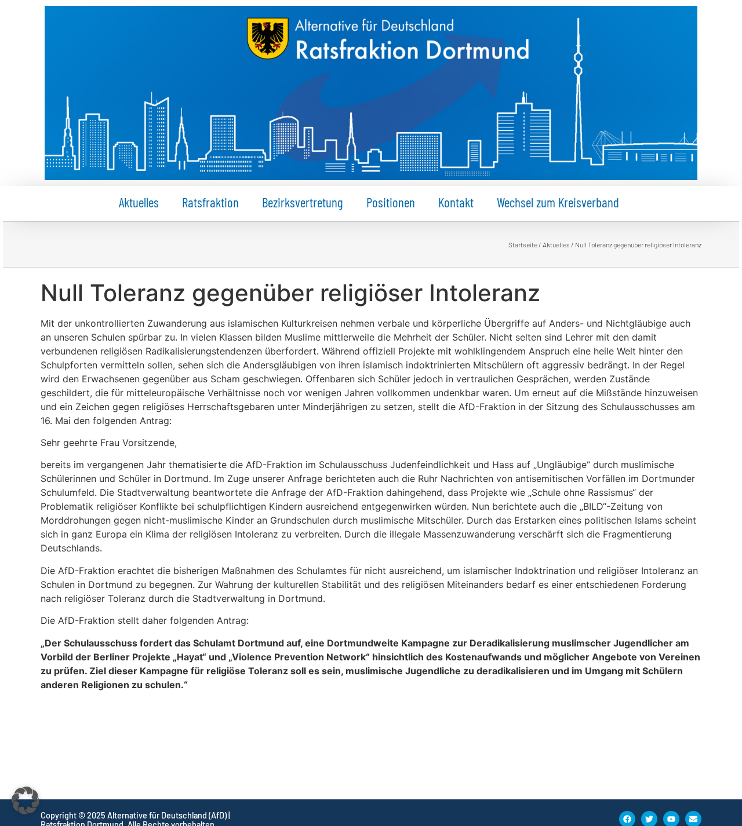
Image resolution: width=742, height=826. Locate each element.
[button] (25, 800)
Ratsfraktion (210, 202)
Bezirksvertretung (302, 202)
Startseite (522, 244)
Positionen (390, 202)
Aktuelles (139, 202)
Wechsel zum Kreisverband (558, 202)
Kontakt (456, 202)
